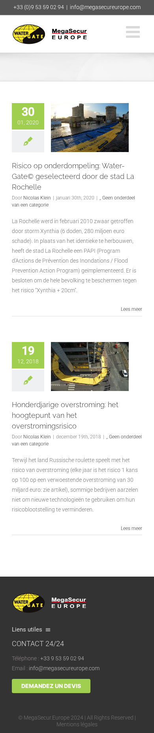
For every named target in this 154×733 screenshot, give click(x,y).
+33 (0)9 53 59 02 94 (38, 7)
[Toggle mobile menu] (134, 32)
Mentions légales (77, 724)
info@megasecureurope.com (105, 7)
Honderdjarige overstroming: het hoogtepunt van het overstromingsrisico (65, 415)
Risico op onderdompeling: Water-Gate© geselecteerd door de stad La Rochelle (73, 176)
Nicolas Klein (37, 198)
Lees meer (131, 309)
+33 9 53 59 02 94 (62, 658)
